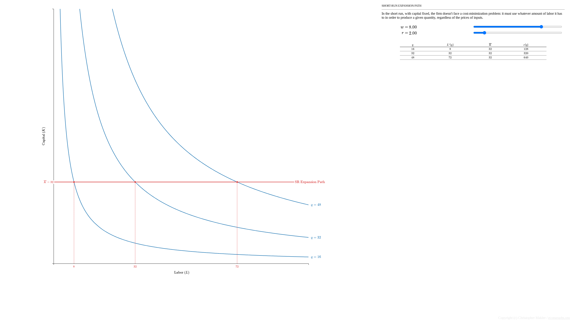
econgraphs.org (559, 318)
